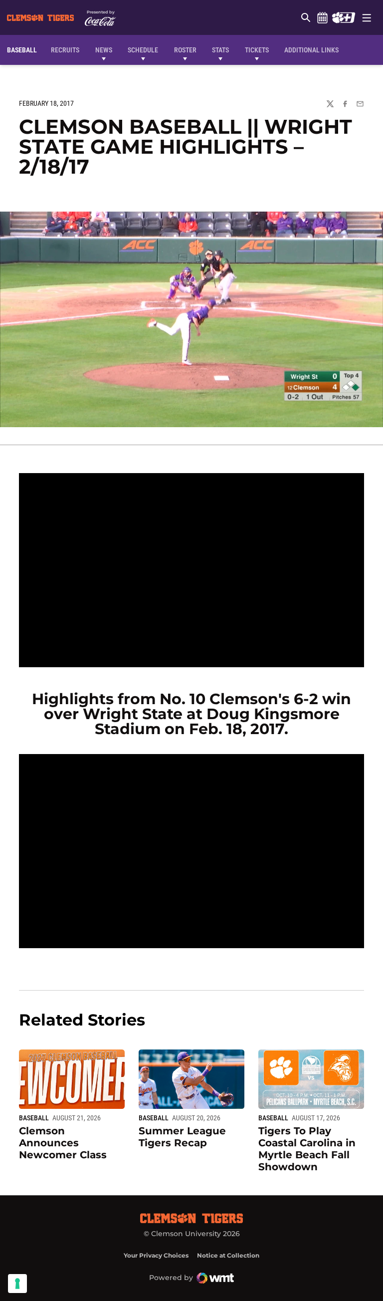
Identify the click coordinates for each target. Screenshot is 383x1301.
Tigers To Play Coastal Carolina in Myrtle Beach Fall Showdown (307, 1149)
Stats (220, 50)
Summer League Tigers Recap (182, 1137)
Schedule (322, 17)
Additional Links (311, 50)
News (103, 50)
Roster (185, 50)
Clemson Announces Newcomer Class (63, 1143)
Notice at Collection (228, 1255)
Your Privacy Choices (156, 1255)
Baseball (34, 1118)
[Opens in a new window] (343, 17)
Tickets (257, 50)
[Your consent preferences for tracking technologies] (17, 1283)
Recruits (67, 49)
